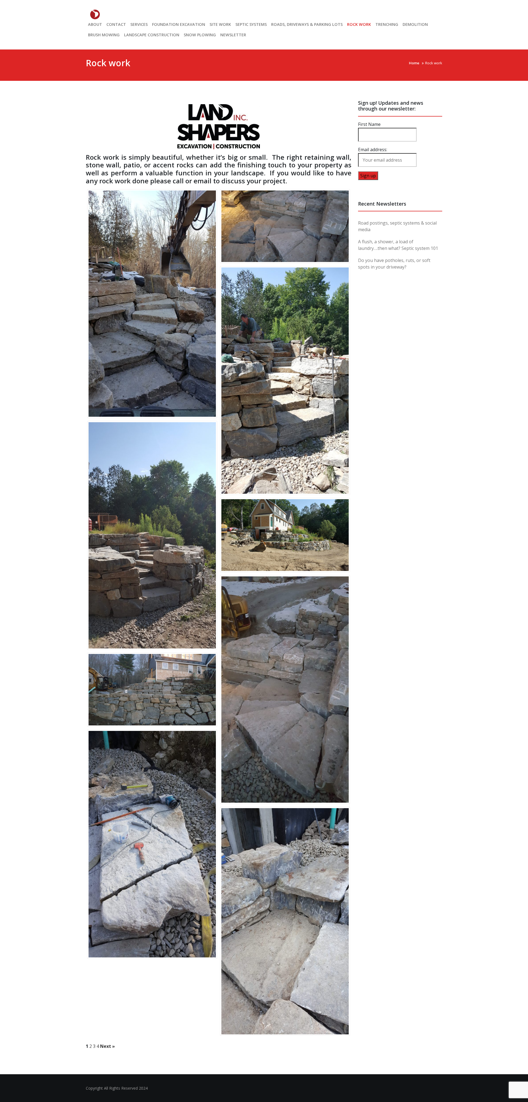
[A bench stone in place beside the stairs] (285, 921)
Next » (107, 1046)
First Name (369, 124)
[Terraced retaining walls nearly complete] (285, 535)
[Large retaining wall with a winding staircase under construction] (152, 303)
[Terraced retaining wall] (285, 380)
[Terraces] (152, 689)
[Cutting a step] (152, 844)
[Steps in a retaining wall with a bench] (285, 689)
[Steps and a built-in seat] (285, 226)
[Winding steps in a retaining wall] (152, 535)
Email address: (372, 150)
